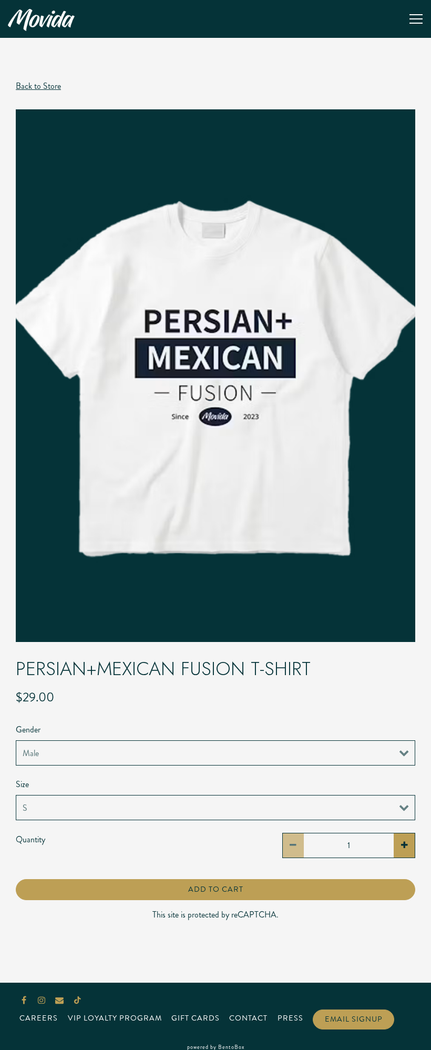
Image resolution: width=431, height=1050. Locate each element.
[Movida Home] (44, 19)
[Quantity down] (293, 845)
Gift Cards (195, 1018)
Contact (248, 1018)
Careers (38, 1018)
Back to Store (38, 86)
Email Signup (354, 1019)
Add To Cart (215, 889)
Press (290, 1018)
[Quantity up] (404, 845)
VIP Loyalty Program (115, 1018)
